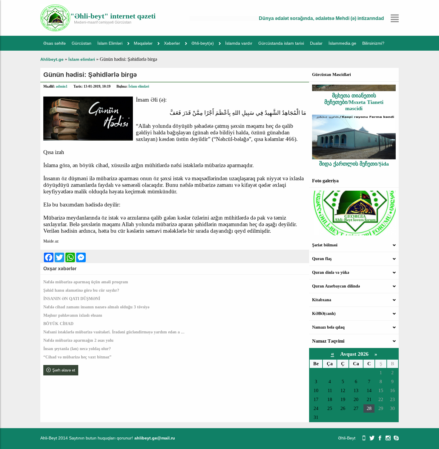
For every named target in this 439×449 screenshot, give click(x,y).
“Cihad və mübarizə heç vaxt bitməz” (77, 357)
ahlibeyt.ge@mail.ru (154, 438)
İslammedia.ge (342, 43)
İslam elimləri (138, 86)
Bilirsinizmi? (373, 43)
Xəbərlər (172, 43)
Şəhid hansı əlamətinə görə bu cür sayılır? (81, 290)
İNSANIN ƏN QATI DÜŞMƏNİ (71, 298)
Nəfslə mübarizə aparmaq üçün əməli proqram (85, 282)
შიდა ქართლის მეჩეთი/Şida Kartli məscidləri (354, 162)
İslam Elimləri (109, 43)
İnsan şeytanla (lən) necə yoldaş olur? (77, 349)
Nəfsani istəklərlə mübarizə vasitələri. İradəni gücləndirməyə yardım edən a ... (114, 332)
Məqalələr (143, 43)
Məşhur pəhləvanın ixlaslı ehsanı (72, 315)
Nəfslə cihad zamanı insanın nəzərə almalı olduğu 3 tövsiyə (96, 307)
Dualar (316, 43)
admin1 (61, 86)
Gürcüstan (81, 43)
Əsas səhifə (54, 43)
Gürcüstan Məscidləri (331, 74)
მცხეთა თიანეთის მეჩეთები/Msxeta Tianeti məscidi (353, 96)
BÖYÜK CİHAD (58, 323)
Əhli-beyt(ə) (202, 43)
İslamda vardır (238, 43)
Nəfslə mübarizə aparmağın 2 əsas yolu (78, 340)
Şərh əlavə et (63, 370)
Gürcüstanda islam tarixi (281, 43)
